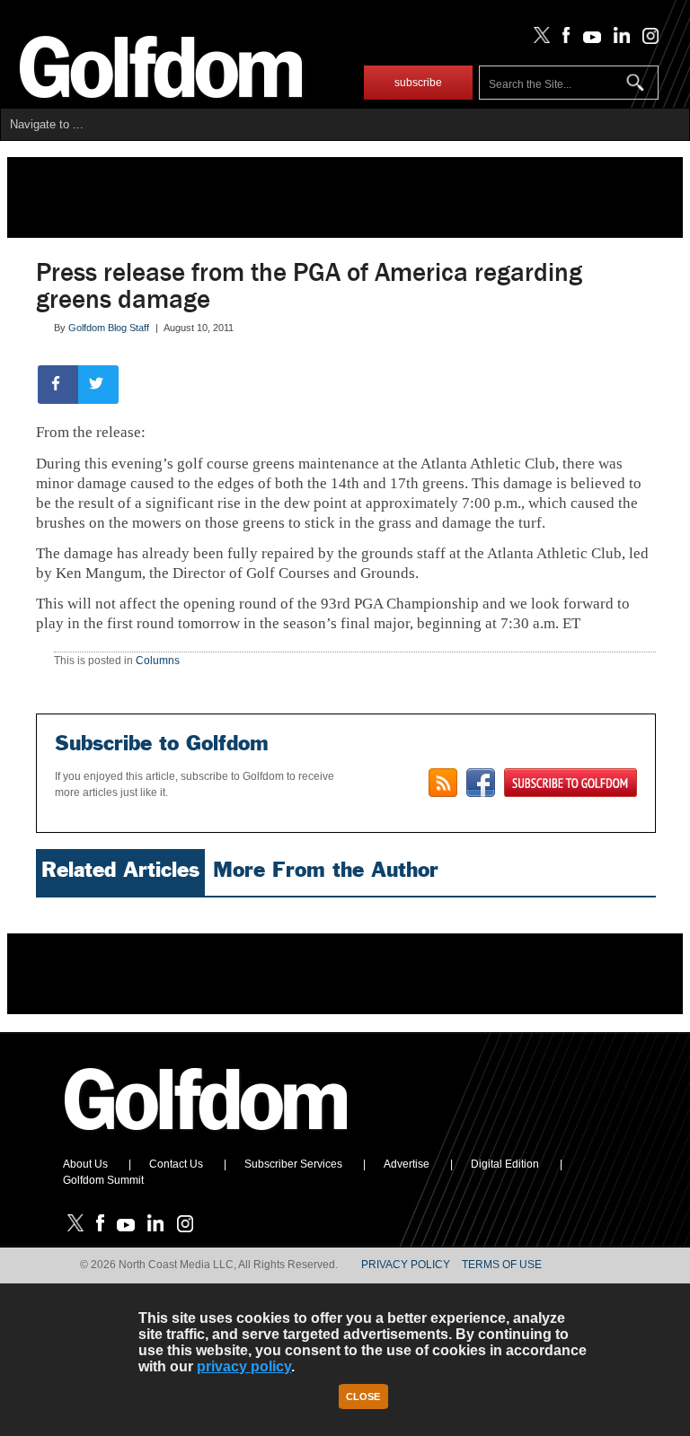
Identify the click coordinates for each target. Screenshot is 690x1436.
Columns (158, 660)
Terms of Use (502, 1264)
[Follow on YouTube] (587, 39)
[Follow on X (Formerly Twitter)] (538, 39)
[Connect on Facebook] (480, 782)
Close (363, 1396)
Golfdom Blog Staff (108, 327)
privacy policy (244, 1366)
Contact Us (176, 1164)
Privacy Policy (405, 1264)
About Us (85, 1164)
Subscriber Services (293, 1164)
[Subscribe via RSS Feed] (443, 782)
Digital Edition (505, 1164)
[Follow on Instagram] (645, 39)
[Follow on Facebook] (563, 39)
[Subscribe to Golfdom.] (570, 782)
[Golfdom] (206, 1138)
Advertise (406, 1164)
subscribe (418, 82)
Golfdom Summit (103, 1180)
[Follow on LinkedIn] (618, 39)
